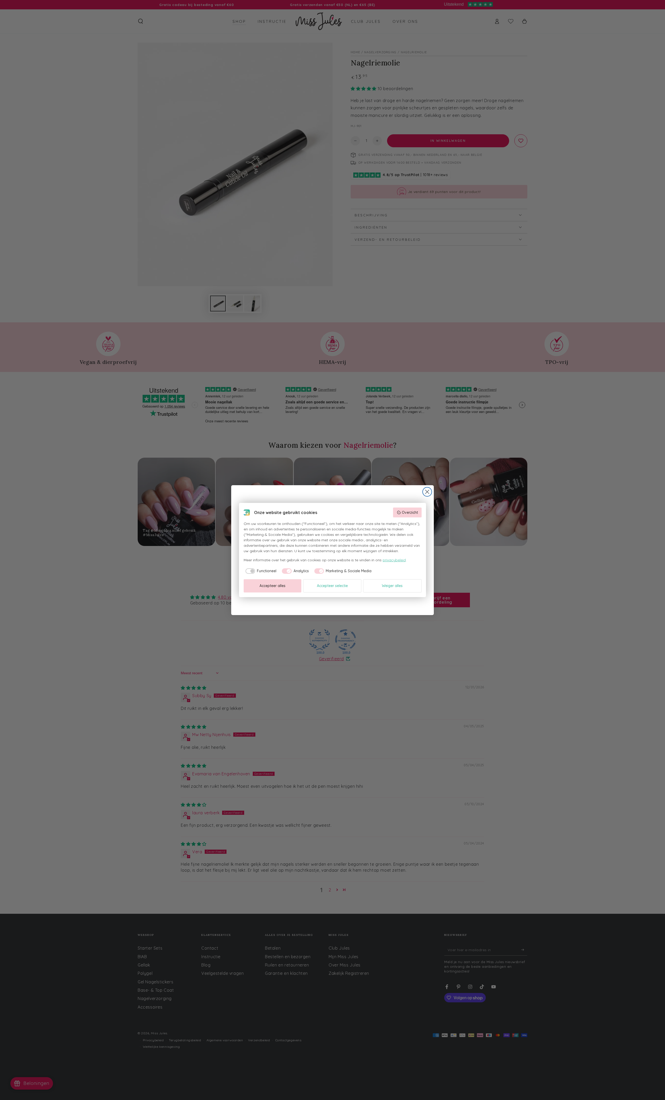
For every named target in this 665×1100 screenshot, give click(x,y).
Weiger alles (392, 585)
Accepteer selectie (332, 585)
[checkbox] (260, 571)
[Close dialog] (427, 491)
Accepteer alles (272, 585)
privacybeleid (394, 560)
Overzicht (410, 512)
